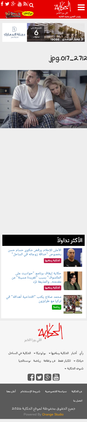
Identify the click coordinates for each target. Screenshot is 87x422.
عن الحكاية (76, 392)
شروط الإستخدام (30, 392)
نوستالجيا (25, 361)
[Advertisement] (43, 193)
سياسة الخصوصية (56, 392)
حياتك (79, 361)
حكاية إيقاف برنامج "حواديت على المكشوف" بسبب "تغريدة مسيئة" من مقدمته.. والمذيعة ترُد (36, 277)
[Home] (62, 9)
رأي (81, 353)
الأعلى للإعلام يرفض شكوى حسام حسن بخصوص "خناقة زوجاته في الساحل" (34, 252)
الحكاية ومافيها (60, 353)
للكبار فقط (64, 361)
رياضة (37, 361)
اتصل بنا (77, 401)
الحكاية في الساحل (19, 353)
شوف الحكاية (75, 368)
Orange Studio (53, 414)
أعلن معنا (11, 392)
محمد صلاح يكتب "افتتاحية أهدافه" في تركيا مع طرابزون (33, 299)
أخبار (74, 353)
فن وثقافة (49, 361)
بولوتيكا (40, 353)
